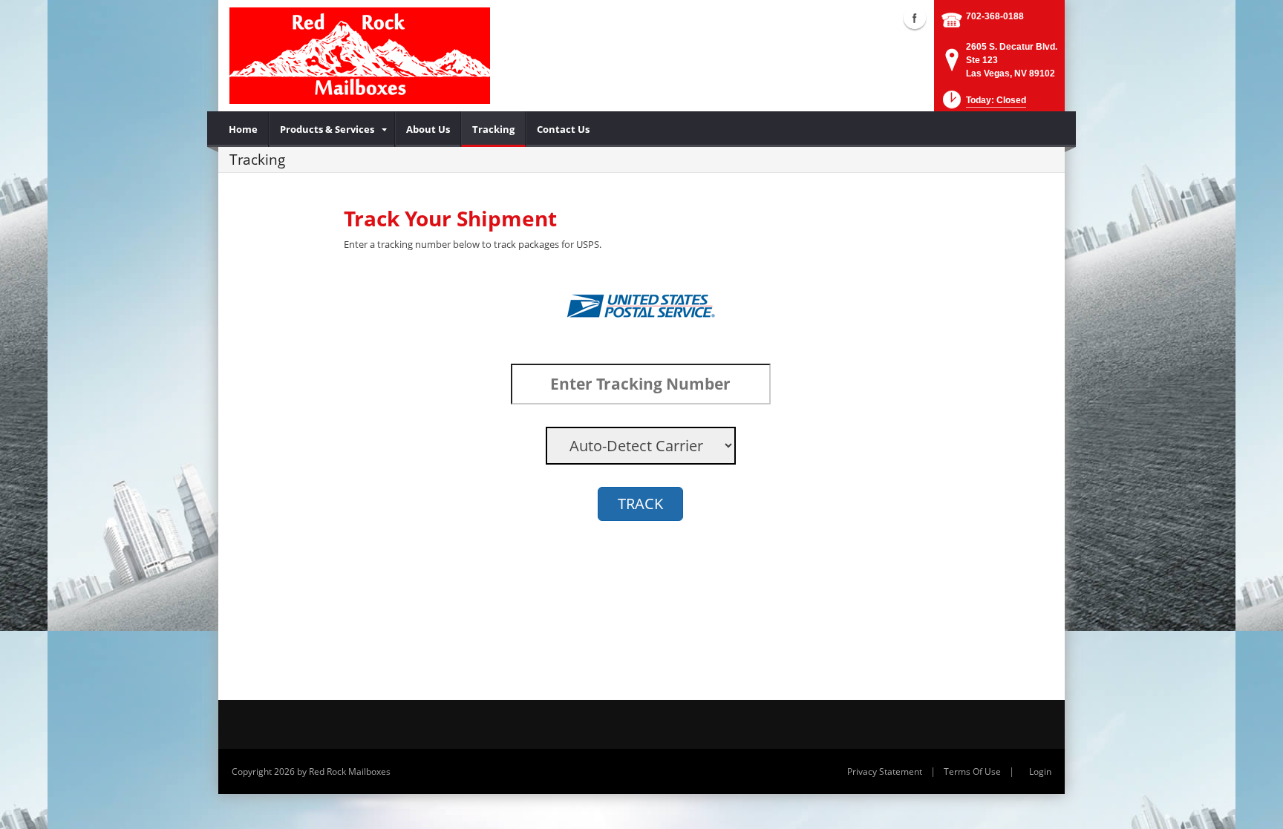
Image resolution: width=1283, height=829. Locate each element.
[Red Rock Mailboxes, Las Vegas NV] (359, 55)
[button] (983, 104)
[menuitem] (243, 129)
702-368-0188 (995, 16)
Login (1040, 771)
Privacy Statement (884, 771)
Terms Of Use (972, 771)
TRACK (640, 504)
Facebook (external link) (915, 18)
